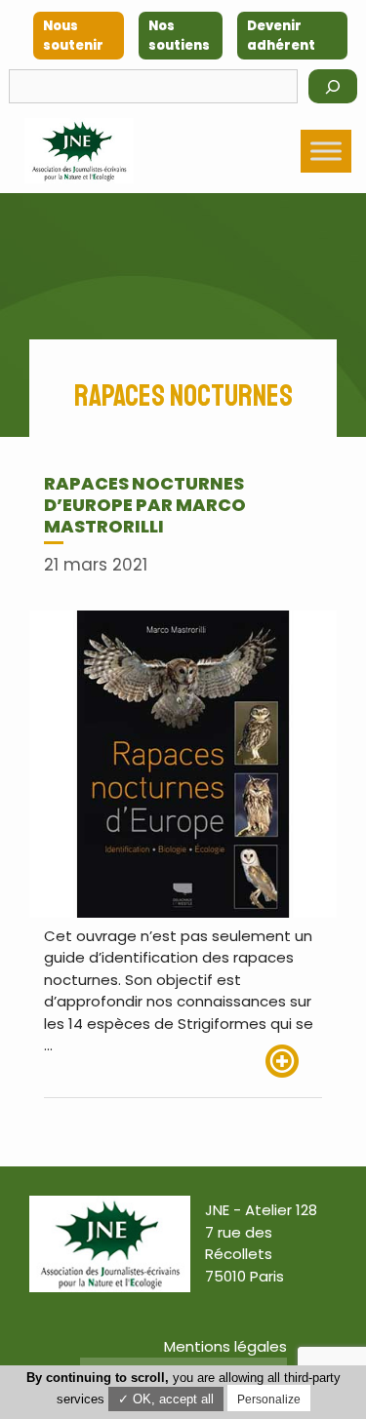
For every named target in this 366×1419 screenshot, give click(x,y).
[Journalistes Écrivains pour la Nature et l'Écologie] (79, 150)
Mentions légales (225, 1346)
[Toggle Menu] (326, 150)
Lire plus (293, 1061)
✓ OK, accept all (166, 1399)
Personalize (269, 1399)
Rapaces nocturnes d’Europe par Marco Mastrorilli (145, 504)
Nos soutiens (179, 36)
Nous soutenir (73, 36)
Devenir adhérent (281, 36)
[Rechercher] (332, 86)
